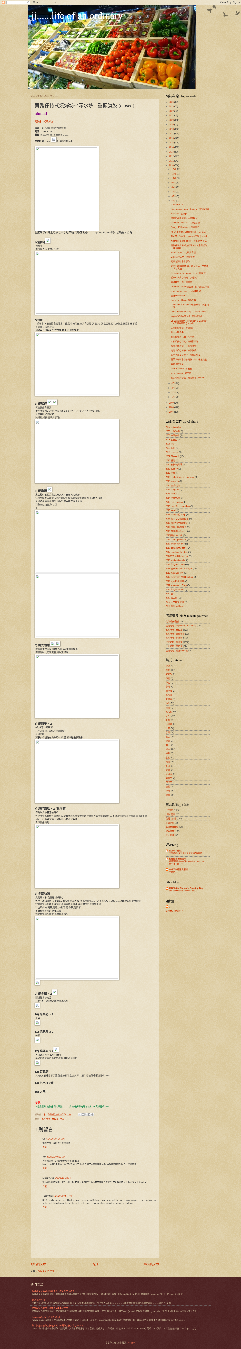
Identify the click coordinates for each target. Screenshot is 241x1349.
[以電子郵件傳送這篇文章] (79, 1114)
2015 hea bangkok (174, 502)
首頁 (95, 1264)
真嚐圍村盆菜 (177, 364)
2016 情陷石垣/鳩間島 (176, 527)
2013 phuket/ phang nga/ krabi (180, 477)
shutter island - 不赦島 (181, 368)
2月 (173, 392)
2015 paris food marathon (178, 506)
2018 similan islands (175, 560)
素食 (168, 757)
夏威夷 (169, 699)
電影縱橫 (170, 831)
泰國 (168, 732)
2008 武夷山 (171, 439)
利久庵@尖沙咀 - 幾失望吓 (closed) (187, 377)
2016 (171, 138)
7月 (173, 191)
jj (169, 906)
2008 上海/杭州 (173, 431)
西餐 (168, 786)
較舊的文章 (151, 1264)
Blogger (131, 1342)
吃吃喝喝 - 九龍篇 (50, 1119)
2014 (171, 147)
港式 (62, 1119)
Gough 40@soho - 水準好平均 (185, 227)
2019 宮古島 (171, 598)
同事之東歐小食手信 (180, 261)
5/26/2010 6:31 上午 (56, 1157)
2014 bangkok (172, 489)
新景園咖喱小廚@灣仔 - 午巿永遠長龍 (189, 359)
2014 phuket (171, 493)
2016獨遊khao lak (174, 535)
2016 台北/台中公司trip (176, 523)
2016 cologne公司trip (175, 514)
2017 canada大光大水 (176, 548)
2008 (171, 407)
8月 (173, 187)
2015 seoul (171, 510)
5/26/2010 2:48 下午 (64, 1178)
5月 (173, 200)
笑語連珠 (170, 823)
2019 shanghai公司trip (176, 585)
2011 (171, 161)
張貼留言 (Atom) (46, 1270)
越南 (168, 790)
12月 (174, 169)
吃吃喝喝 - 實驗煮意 (175, 634)
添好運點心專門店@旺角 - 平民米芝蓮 (50, 1308)
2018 (171, 129)
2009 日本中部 (172, 456)
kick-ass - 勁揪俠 (179, 213)
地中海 (169, 691)
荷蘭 (168, 770)
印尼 (168, 678)
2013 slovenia (172, 481)
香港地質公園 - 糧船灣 (181, 282)
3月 (173, 388)
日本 (168, 716)
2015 (171, 142)
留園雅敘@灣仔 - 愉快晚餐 (183, 346)
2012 (171, 156)
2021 (171, 115)
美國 (168, 761)
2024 (171, 102)
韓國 (168, 795)
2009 (171, 403)
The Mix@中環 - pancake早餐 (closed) (189, 236)
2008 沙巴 (170, 444)
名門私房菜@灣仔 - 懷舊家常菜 (186, 355)
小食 (168, 703)
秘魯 (168, 753)
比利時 (169, 724)
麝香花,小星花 (38, 1300)
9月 (173, 182)
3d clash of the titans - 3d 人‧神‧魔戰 (188, 273)
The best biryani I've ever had (182, 891)
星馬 (168, 720)
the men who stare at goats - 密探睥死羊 (190, 209)
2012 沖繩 (170, 473)
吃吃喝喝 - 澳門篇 (174, 646)
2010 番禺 (170, 460)
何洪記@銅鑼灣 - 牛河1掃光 (184, 218)
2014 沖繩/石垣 (173, 498)
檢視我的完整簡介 (174, 911)
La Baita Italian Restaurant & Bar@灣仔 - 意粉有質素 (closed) (190, 322)
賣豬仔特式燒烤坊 (44, 121)
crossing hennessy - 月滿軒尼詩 (186, 291)
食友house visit (178, 295)
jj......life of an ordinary (77, 15)
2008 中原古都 (172, 435)
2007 (171, 412)
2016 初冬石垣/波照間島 (177, 518)
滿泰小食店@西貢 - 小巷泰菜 (184, 277)
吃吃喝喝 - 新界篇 (174, 638)
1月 (173, 397)
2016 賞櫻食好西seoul (176, 531)
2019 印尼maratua (174, 589)
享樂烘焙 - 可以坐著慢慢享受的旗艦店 (185, 853)
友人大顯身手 (177, 332)
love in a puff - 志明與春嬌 (183, 252)
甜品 (168, 749)
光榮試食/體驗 (172, 621)
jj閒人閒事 (170, 814)
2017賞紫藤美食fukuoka (177, 556)
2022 (171, 111)
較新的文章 (38, 1264)
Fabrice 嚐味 (175, 851)
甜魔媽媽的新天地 (177, 859)
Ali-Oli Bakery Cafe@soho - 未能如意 (188, 232)
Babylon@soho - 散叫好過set (46, 1317)
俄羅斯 (169, 674)
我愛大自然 (171, 818)
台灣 (168, 686)
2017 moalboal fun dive (177, 552)
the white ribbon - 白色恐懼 (183, 300)
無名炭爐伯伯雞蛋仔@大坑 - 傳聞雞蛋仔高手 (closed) (57, 1325)
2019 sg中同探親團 (175, 581)
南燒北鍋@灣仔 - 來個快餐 (183, 350)
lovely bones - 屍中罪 (181, 373)
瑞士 (168, 745)
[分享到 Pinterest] (92, 1114)
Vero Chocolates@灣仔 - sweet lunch (188, 311)
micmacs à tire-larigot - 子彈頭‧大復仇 (189, 241)
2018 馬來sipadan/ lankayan (179, 568)
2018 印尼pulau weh (175, 564)
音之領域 (170, 835)
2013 (171, 152)
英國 (168, 766)
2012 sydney (172, 469)
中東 (168, 666)
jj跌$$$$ (169, 810)
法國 (168, 728)
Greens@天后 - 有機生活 (183, 257)
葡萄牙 (169, 778)
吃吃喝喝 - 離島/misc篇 (177, 650)
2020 (171, 120)
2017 (171, 133)
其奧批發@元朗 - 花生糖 (182, 337)
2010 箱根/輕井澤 (174, 464)
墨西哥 (169, 695)
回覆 (44, 1147)
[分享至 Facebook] (89, 1114)
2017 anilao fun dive (175, 544)
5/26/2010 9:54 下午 (62, 1196)
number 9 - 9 (177, 204)
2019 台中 (170, 593)
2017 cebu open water (176, 539)
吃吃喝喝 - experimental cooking (181, 625)
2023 (171, 106)
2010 (171, 165)
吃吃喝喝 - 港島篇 (174, 642)
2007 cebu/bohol (173, 427)
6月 (173, 196)
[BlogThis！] (83, 1114)
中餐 (168, 670)
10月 (174, 178)
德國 (168, 707)
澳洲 (168, 741)
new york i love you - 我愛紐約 (185, 222)
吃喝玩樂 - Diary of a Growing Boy (186, 888)
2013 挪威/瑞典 (173, 485)
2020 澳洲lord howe (175, 606)
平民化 (172, 872)
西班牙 (169, 782)
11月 (174, 173)
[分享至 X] (86, 1114)
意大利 (169, 711)
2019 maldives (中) (174, 573)
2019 (171, 124)
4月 (173, 383)
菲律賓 (169, 774)
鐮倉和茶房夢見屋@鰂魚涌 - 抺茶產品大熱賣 (53, 1291)
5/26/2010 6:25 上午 (55, 1139)
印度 (168, 682)
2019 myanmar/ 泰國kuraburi (179, 577)
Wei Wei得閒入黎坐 (178, 869)
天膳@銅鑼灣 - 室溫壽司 (182, 328)
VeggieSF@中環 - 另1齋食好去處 (186, 316)
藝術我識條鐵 (172, 827)
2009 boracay (172, 452)
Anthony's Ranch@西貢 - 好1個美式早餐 (190, 286)
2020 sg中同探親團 (175, 602)
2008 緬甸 (170, 448)
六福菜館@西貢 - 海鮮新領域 (184, 341)
